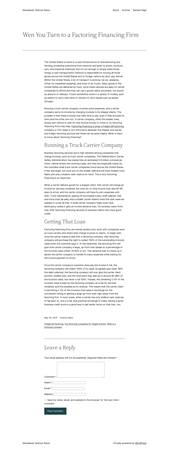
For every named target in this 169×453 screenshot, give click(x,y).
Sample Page (139, 10)
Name (48, 382)
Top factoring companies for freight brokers (85, 324)
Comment (50, 376)
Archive (126, 10)
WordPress (140, 443)
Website (48, 394)
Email (48, 388)
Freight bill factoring (53, 324)
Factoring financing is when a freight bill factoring (97, 126)
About (116, 10)
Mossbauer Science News (36, 10)
